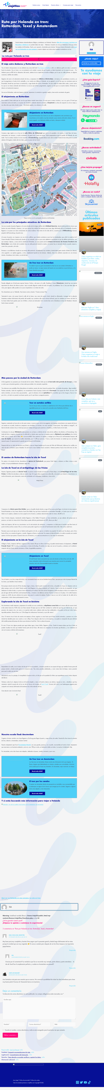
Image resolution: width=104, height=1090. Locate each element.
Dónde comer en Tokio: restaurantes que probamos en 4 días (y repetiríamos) (90, 499)
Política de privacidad (24, 1080)
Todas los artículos (91, 53)
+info (21, 1050)
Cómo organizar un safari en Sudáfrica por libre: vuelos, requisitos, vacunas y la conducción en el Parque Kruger (91, 260)
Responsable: (10, 1050)
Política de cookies (35, 1080)
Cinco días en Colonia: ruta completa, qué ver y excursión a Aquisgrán (90, 401)
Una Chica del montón (17, 935)
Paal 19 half (44, 684)
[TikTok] (89, 1082)
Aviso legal (15, 1080)
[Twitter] (81, 1082)
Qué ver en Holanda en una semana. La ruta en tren (21, 898)
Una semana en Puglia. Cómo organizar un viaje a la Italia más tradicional (90, 354)
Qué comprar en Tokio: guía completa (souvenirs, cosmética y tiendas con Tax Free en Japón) (91, 449)
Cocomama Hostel (25, 745)
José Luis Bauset (14, 973)
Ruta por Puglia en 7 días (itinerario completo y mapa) (91, 308)
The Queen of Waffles (44, 68)
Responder (72, 950)
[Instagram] (77, 1082)
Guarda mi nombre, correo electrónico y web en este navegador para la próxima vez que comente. (35, 1030)
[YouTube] (85, 1082)
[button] (60, 5)
